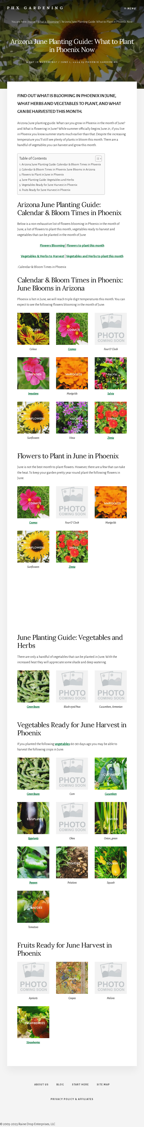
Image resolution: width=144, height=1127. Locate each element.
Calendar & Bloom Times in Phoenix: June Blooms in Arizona (58, 169)
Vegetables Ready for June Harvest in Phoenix (49, 184)
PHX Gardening (36, 7)
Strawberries (33, 1042)
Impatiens (33, 393)
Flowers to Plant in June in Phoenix (43, 174)
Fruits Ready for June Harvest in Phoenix (46, 189)
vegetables (62, 744)
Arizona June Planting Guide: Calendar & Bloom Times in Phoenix (61, 164)
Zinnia (110, 437)
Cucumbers (111, 793)
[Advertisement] (72, 601)
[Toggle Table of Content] (96, 158)
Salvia (110, 393)
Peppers (33, 882)
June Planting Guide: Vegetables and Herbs (48, 179)
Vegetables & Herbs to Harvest (42, 256)
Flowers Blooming (52, 245)
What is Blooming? (42, 62)
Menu (132, 8)
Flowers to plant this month (85, 245)
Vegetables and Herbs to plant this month (94, 256)
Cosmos (72, 349)
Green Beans (33, 706)
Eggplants (33, 838)
